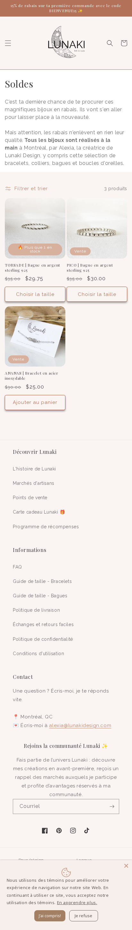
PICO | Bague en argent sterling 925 (90, 268)
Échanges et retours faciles (43, 624)
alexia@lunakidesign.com (80, 725)
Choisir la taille (35, 294)
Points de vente (30, 497)
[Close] (126, 866)
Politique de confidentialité (43, 639)
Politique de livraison (36, 610)
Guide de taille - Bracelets (42, 581)
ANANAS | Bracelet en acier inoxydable (31, 376)
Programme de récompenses (46, 526)
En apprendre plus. (77, 902)
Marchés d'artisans (33, 483)
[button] (8, 43)
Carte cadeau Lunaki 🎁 (39, 512)
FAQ (17, 567)
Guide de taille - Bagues (40, 595)
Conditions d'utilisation (38, 653)
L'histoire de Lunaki (34, 468)
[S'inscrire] (112, 806)
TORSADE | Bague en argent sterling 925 (32, 268)
